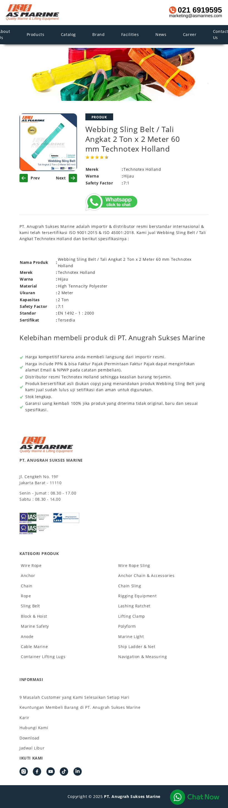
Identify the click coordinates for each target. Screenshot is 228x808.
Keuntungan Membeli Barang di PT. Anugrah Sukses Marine (79, 707)
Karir (24, 717)
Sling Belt (30, 606)
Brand (98, 34)
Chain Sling (129, 585)
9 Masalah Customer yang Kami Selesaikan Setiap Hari (74, 697)
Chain (27, 585)
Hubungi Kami (33, 727)
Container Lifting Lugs (43, 656)
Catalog (68, 34)
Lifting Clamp (131, 616)
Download (29, 738)
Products (35, 34)
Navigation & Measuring (142, 656)
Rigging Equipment (137, 595)
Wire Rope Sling (134, 565)
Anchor (28, 575)
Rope (26, 595)
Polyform (127, 626)
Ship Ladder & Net (136, 646)
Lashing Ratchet (134, 606)
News (160, 34)
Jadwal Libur (31, 748)
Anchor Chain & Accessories (146, 575)
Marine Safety (35, 626)
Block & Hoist (34, 616)
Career (190, 34)
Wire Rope (31, 565)
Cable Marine (34, 646)
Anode (27, 636)
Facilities (130, 34)
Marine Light (131, 636)
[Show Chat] (195, 797)
